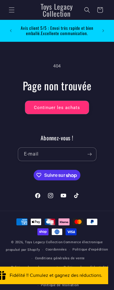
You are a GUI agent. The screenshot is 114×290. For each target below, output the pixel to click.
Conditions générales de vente (60, 258)
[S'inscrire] (89, 154)
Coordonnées (56, 249)
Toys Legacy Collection (44, 242)
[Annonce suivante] (103, 30)
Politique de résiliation (60, 285)
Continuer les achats (57, 107)
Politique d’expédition (90, 249)
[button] (11, 10)
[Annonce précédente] (10, 30)
